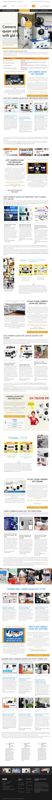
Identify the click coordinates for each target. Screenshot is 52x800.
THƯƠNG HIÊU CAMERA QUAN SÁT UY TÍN (26, 589)
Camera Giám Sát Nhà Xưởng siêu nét (11, 455)
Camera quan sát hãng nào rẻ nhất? (14, 425)
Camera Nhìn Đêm (23, 437)
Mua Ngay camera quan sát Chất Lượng (15, 416)
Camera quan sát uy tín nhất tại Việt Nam (40, 116)
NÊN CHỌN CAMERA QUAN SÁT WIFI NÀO (38, 628)
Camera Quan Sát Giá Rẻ (12, 48)
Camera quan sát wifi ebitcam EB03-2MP (8, 714)
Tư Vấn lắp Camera (44, 10)
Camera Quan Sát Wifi (34, 1)
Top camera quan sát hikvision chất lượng (8, 607)
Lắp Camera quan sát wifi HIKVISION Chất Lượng (9, 678)
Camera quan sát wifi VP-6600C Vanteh (42, 714)
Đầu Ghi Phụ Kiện (34, 10)
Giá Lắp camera (40, 278)
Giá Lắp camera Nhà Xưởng (11, 456)
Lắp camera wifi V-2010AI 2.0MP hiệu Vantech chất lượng (40, 681)
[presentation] (1, 30)
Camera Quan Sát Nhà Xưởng (26, 454)
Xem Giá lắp (25, 68)
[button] (17, 462)
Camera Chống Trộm (15, 438)
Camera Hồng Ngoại (13, 437)
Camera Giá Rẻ (46, 6)
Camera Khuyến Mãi (26, 456)
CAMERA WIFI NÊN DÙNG (38, 655)
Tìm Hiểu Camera (21, 791)
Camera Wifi (23, 260)
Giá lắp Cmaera (25, 278)
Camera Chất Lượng (25, 276)
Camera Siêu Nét (33, 261)
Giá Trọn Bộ (23, 61)
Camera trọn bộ (31, 260)
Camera (13, 5)
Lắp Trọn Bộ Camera (24, 10)
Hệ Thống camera (29, 788)
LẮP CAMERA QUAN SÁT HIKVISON (37, 73)
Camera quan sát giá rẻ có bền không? (15, 427)
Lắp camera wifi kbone (37, 507)
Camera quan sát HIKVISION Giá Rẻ (37, 95)
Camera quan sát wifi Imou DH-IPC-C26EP (25, 714)
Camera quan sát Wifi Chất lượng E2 (25, 679)
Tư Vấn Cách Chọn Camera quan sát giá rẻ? (15, 422)
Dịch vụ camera (21, 782)
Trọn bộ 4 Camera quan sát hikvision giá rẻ (10, 116)
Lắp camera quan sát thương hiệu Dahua (25, 607)
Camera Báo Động (40, 260)
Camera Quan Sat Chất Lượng (44, 1)
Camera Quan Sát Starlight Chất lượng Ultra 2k (24, 118)
